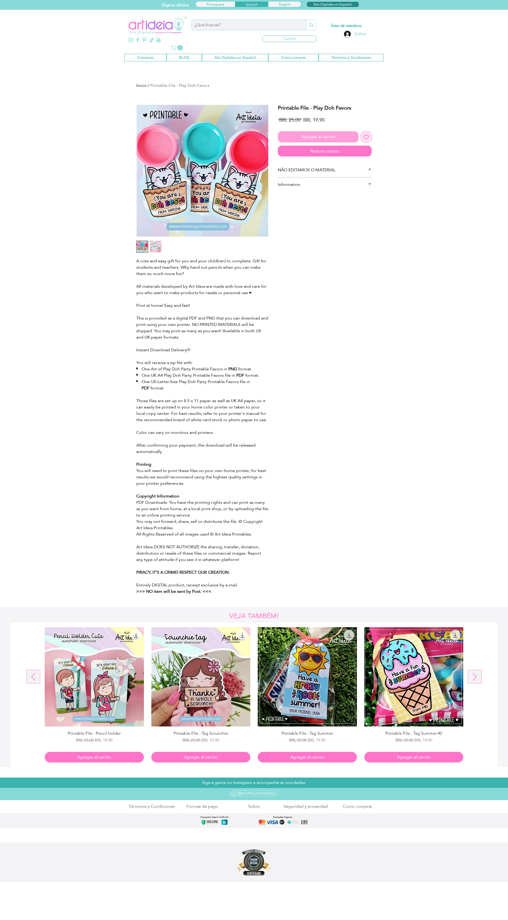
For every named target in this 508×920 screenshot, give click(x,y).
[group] (254, 695)
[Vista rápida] (94, 676)
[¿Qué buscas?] (311, 25)
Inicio (141, 85)
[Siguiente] (475, 677)
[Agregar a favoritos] (366, 136)
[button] (289, 38)
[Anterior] (33, 677)
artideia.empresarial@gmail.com (198, 905)
